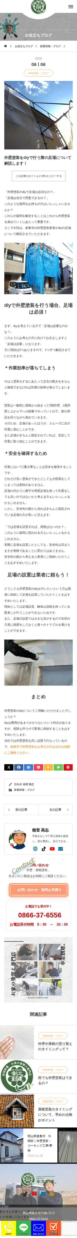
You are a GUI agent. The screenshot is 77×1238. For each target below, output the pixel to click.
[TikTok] (43, 848)
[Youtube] (52, 848)
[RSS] (51, 1193)
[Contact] (60, 848)
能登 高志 (28, 784)
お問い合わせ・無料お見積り (39, 890)
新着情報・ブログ (38, 73)
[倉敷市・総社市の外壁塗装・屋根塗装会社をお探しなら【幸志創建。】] (38, 1179)
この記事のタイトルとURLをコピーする (38, 176)
